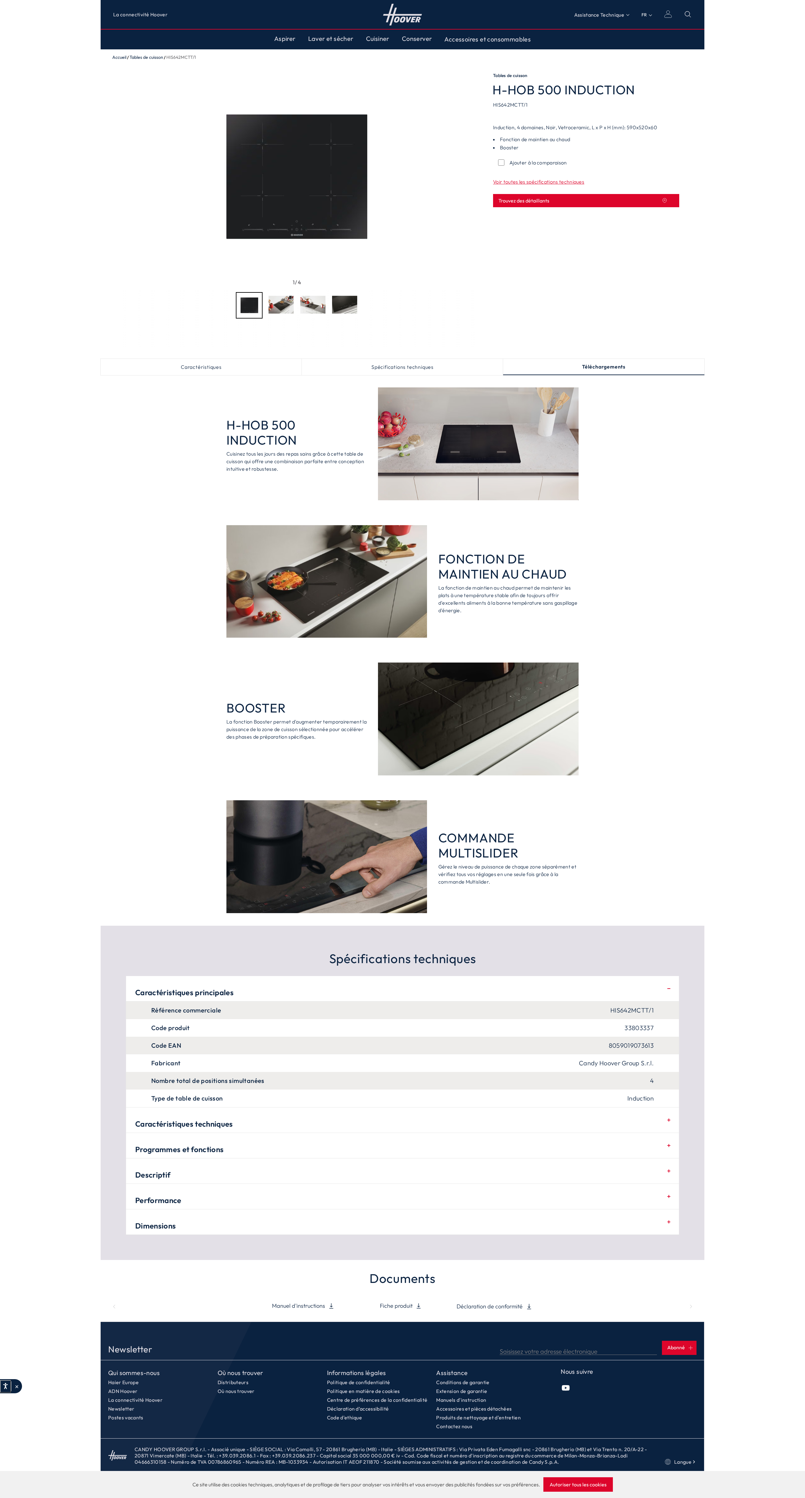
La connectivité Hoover (140, 14)
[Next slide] (690, 1306)
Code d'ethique (344, 1417)
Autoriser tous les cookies (578, 1484)
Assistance (452, 1373)
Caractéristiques (201, 367)
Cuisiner (377, 38)
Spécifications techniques (402, 367)
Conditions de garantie (462, 1382)
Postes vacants (125, 1417)
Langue (682, 1462)
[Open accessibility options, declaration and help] (5, 1386)
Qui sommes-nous (134, 1373)
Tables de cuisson (146, 57)
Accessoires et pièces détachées (474, 1409)
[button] (16, 1386)
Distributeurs (233, 1382)
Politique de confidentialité (358, 1382)
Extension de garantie (461, 1391)
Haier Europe (123, 1382)
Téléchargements (603, 366)
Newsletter (121, 1409)
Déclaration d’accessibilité (358, 1409)
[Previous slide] (114, 1306)
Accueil (402, 14)
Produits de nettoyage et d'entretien (478, 1417)
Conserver (417, 38)
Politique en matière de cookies (363, 1391)
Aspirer (285, 38)
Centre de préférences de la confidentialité (377, 1400)
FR (644, 15)
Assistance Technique (599, 15)
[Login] (668, 14)
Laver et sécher (330, 38)
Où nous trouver (240, 1373)
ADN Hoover (122, 1391)
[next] (464, 178)
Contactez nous (454, 1426)
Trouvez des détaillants (523, 200)
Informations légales (356, 1373)
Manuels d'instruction (461, 1400)
